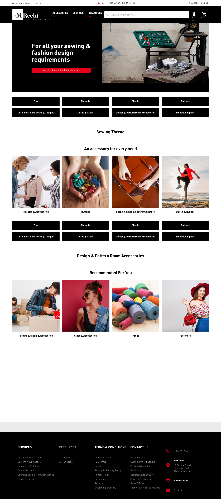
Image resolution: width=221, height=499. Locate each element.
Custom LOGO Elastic (29, 466)
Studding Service (27, 479)
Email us (178, 490)
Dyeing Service (26, 470)
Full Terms (100, 461)
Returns (99, 483)
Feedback (135, 470)
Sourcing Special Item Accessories (36, 474)
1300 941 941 (128, 2)
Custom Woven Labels (29, 461)
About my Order (138, 457)
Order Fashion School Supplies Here (61, 70)
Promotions (101, 479)
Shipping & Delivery (105, 487)
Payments (100, 466)
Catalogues (65, 457)
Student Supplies (185, 112)
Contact (204, 2)
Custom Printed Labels (30, 457)
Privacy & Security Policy (108, 470)
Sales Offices (137, 483)
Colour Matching (103, 457)
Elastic (135, 101)
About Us (193, 2)
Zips (35, 101)
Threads (85, 101)
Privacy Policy (102, 474)
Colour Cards (66, 461)
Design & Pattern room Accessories (135, 112)
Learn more (38, 2)
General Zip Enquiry (140, 479)
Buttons (185, 101)
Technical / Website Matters (145, 487)
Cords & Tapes (86, 112)
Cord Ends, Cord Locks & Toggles (36, 112)
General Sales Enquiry (142, 474)
